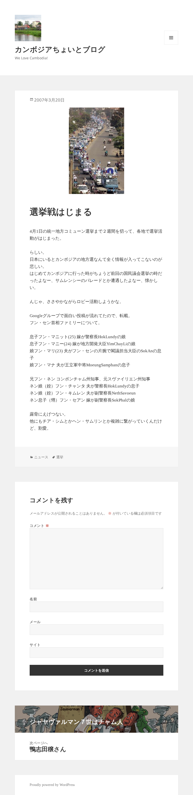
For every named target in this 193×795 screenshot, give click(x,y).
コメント (39, 525)
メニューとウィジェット (171, 44)
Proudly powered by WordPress (52, 785)
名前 (33, 599)
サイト (35, 644)
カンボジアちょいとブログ (60, 49)
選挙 (59, 457)
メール (35, 621)
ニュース (41, 457)
